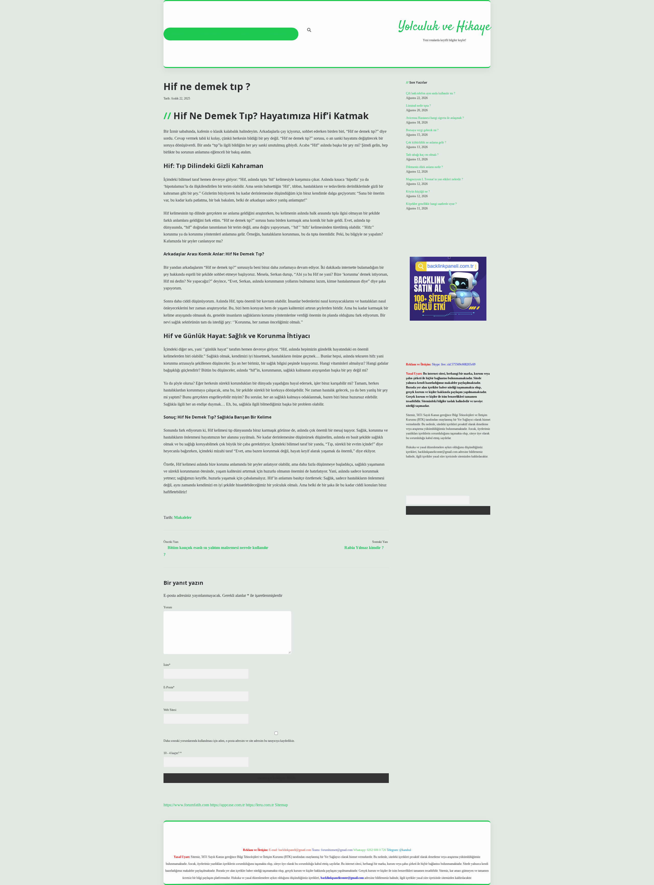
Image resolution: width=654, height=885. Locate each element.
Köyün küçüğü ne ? (418, 191)
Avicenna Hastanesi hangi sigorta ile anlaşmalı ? (435, 118)
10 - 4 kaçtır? (173, 753)
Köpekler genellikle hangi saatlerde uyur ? (431, 204)
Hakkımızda (278, 34)
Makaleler (183, 517)
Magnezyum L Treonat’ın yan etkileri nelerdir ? (434, 179)
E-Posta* (169, 687)
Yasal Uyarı (246, 34)
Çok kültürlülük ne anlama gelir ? (426, 142)
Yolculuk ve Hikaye (444, 27)
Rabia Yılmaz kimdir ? (364, 547)
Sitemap (281, 805)
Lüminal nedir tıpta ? (418, 105)
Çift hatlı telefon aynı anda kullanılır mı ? (430, 93)
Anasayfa (177, 34)
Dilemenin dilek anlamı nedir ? (424, 167)
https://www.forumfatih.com (186, 805)
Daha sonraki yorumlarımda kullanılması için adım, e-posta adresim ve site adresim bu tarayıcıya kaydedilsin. (229, 741)
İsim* (167, 665)
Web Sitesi (170, 710)
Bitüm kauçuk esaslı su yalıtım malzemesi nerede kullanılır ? (216, 551)
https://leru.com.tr (260, 805)
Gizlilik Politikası (211, 34)
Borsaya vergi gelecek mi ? (422, 130)
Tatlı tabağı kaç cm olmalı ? (422, 154)
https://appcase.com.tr (227, 805)
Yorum (168, 607)
